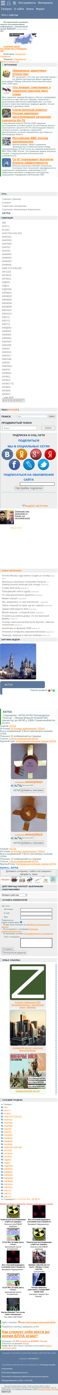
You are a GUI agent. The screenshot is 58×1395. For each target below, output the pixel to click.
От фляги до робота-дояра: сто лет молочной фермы (25, 617)
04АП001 (7, 236)
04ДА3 (5, 285)
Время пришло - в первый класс (23, 612)
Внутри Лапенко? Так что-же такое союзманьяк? (13, 1313)
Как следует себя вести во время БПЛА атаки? (26, 1334)
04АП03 (6, 250)
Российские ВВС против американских (30, 139)
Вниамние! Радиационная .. (39, 1224)
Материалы (45, 2)
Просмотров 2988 (27, 785)
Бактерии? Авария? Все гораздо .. (39, 1295)
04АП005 (7, 243)
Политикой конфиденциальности (14, 1373)
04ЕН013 (7, 313)
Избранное (5, 56)
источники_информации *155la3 (28, 728)
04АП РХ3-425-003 (12, 233)
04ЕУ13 (6, 324)
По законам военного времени (22, 595)
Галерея (6, 8)
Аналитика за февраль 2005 (21, 628)
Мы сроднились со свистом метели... (25, 602)
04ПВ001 (7, 373)
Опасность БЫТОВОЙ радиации (13, 1225)
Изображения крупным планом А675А (36, 741)
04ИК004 (6, 334)
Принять (5, 1392)
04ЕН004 (7, 310)
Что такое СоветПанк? (13, 1317)
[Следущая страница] (56, 1029)
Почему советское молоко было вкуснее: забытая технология (28, 623)
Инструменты (27, 2)
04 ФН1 (6, 229)
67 (39, 1199)
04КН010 (6, 352)
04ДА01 (6, 282)
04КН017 (6, 355)
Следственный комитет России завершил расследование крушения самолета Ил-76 (26, 115)
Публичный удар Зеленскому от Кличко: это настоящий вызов (22, 514)
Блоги (30, 8)
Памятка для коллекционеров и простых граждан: (13, 1221)
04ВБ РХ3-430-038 (11, 268)
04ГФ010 (6, 275)
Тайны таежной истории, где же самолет (27, 605)
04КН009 (6, 345)
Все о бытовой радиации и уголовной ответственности (39, 1221)
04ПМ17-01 (8, 383)
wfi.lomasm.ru (33, 1359)
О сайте (19, 8)
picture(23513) (29, 834)
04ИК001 (6, 331)
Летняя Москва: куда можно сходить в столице (28, 576)
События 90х (39, 1272)
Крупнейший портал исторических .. (13, 1248)
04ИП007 (7, 341)
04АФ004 (6, 257)
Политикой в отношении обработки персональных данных (24, 1377)
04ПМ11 (6, 376)
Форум (40, 8)
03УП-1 (6, 226)
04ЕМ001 (7, 292)
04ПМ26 (6, 390)
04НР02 (6, 369)
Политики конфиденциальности (20, 930)
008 (4, 222)
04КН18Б (7, 359)
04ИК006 (6, 338)
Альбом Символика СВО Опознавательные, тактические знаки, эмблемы (27, 1005)
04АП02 (6, 247)
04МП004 (7, 366)
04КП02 (6, 362)
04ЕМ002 (7, 296)
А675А (12, 726)
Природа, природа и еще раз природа (26, 635)
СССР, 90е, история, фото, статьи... (13, 1243)
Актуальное (20, 54)
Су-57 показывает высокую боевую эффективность (32, 161)
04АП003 (7, 240)
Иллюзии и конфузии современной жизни (27, 631)
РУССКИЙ (13, 410)
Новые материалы (11, 571)
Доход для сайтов (16, 528)
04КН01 (6, 348)
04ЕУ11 (6, 317)
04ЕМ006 (7, 303)
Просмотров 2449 (27, 838)
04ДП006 (7, 289)
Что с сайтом (9, 15)
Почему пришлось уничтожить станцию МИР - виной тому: (39, 1290)
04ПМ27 (6, 394)
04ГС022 (6, 271)
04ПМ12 (6, 380)
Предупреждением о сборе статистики (17, 1380)
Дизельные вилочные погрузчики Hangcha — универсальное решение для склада (25, 583)
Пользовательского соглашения (38, 933)
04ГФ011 (6, 278)
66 (36, 1199)
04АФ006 (6, 264)
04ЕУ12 (6, 320)
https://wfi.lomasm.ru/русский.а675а (38, 1322)
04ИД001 (7, 327)
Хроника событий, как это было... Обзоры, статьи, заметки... (39, 1267)
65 (33, 1199)
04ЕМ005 (7, 299)
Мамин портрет (14, 598)
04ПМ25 (6, 387)
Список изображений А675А (23, 738)
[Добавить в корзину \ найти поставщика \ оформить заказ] (28, 879)
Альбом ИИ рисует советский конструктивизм (27, 1049)
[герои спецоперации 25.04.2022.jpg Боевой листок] (28, 1088)
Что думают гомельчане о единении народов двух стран (31, 91)
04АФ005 (6, 261)
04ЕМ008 (7, 306)
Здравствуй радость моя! (19, 609)
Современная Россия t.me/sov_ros (13, 60)
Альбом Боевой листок (28, 1091)
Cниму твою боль (15, 588)
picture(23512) (29, 781)
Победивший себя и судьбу (20, 591)
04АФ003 (6, 254)
